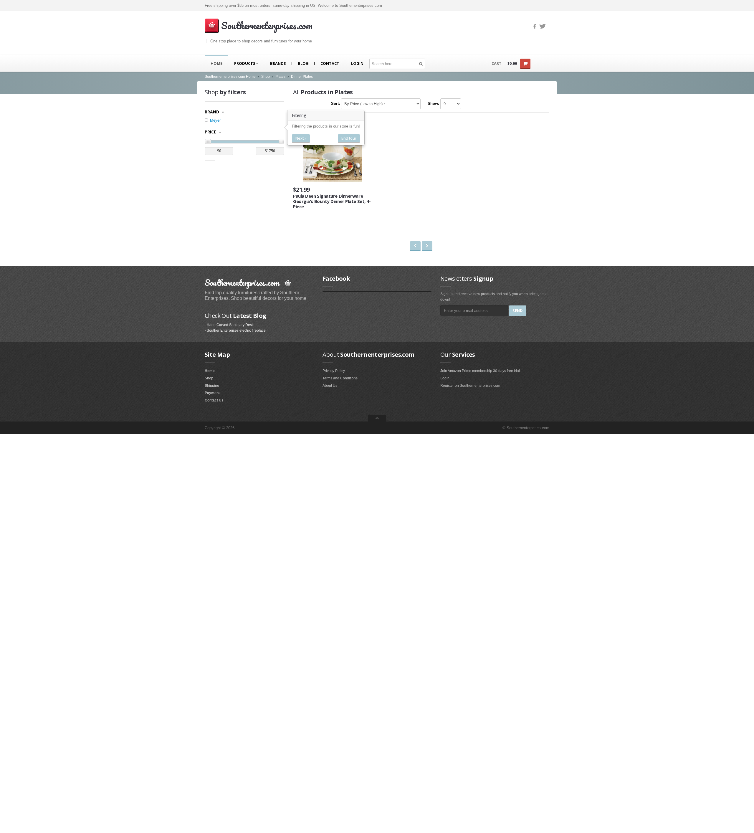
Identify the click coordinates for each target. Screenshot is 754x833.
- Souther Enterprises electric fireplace (235, 330)
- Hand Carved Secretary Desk (229, 325)
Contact (329, 63)
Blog (303, 63)
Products (244, 63)
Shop (265, 77)
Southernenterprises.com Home (230, 77)
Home (216, 63)
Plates (280, 77)
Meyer (215, 120)
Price (211, 132)
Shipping (212, 386)
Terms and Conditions (340, 378)
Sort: (335, 103)
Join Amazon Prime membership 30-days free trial (480, 371)
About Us (330, 386)
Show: (433, 103)
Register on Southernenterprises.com (470, 386)
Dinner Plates (302, 77)
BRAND (212, 112)
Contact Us (214, 400)
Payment (212, 393)
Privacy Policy (334, 371)
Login (357, 63)
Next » (300, 138)
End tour (348, 138)
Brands (278, 63)
